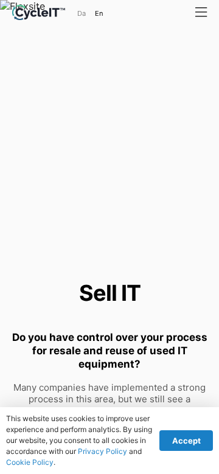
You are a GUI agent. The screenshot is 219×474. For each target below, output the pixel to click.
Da (81, 13)
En (99, 13)
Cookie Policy (30, 462)
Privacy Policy (102, 451)
